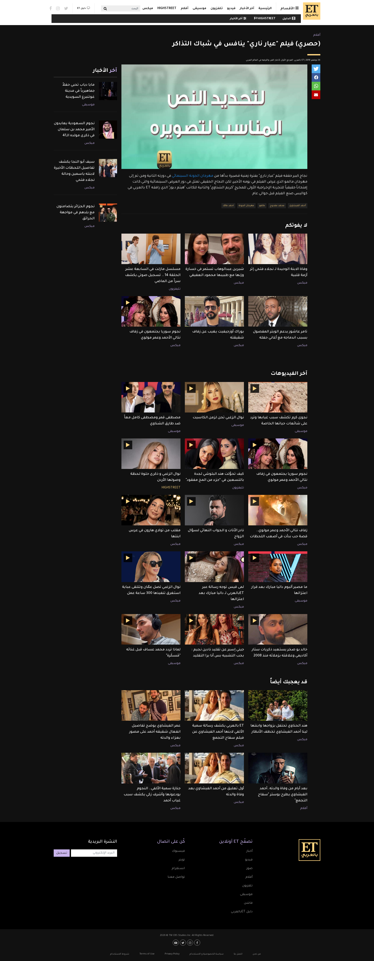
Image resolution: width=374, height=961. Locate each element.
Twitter (66, 8)
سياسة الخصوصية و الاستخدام (207, 954)
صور (249, 868)
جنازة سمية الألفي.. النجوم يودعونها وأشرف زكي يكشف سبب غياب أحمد (152, 795)
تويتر (182, 860)
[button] (316, 68)
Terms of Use (147, 954)
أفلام (184, 8)
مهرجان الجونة (246, 205)
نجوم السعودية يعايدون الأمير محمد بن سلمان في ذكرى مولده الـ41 (74, 130)
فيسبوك (178, 851)
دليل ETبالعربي (242, 912)
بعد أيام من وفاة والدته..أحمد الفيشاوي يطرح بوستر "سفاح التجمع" (282, 795)
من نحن (257, 954)
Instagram (58, 8)
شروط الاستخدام (119, 954)
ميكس (147, 8)
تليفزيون (175, 289)
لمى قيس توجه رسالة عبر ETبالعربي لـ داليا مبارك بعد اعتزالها (221, 593)
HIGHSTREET (166, 8)
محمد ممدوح (277, 205)
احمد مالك (228, 205)
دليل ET (81, 8)
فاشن (248, 903)
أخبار (249, 851)
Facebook (50, 8)
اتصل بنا (238, 954)
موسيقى (199, 8)
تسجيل (61, 853)
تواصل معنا (176, 877)
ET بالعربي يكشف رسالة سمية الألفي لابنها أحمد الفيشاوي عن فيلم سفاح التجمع (218, 732)
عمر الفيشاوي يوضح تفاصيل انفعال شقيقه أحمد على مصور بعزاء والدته (155, 732)
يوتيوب (176, 943)
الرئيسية (265, 8)
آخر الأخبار (247, 8)
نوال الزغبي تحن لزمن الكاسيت (218, 418)
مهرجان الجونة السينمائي (193, 176)
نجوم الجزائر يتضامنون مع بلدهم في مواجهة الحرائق (75, 213)
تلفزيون (217, 8)
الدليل (286, 18)
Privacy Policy (172, 954)
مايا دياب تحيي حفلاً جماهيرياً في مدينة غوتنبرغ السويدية (78, 91)
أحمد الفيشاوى (297, 205)
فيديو (231, 8)
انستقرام (178, 868)
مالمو (262, 205)
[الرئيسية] (310, 11)
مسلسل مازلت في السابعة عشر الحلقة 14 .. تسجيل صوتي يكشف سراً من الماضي (153, 275)
